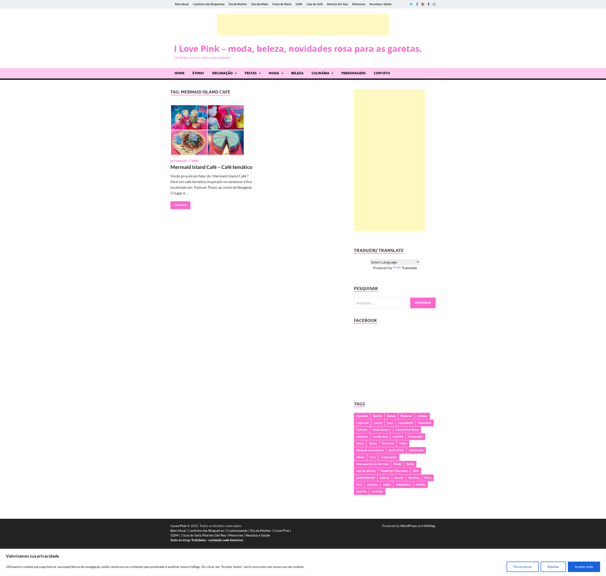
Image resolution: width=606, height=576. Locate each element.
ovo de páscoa (365, 471)
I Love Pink (281, 530)
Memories (358, 4)
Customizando (237, 530)
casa (390, 423)
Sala (359, 484)
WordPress (408, 526)
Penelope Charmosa (394, 471)
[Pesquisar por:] (395, 303)
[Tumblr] (428, 4)
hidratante (416, 450)
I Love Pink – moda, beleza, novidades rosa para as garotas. (298, 48)
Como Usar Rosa (407, 429)
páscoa (384, 477)
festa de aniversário (370, 450)
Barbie (377, 416)
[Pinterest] (422, 4)
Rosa (427, 477)
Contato (382, 73)
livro (373, 457)
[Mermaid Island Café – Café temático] (211, 132)
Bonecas (406, 416)
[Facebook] (417, 4)
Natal (410, 464)
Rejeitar (553, 567)
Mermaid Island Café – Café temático (211, 167)
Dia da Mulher (238, 4)
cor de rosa (380, 436)
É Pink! (198, 73)
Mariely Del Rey (337, 4)
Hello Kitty (396, 450)
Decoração (222, 73)
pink (416, 471)
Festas (251, 73)
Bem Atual (182, 4)
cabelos (422, 416)
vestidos (377, 491)
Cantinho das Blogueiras (208, 4)
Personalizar (522, 567)
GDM (299, 4)
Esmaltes (388, 443)
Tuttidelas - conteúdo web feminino (217, 540)
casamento (405, 423)
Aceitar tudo (584, 567)
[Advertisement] (303, 24)
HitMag (429, 526)
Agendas (362, 416)
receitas (413, 477)
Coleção (361, 429)
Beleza (297, 73)
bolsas (391, 416)
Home (179, 73)
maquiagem (389, 457)
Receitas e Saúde (381, 4)
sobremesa (403, 484)
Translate (409, 267)
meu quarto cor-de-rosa (372, 464)
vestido (361, 491)
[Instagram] (434, 4)
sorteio (420, 484)
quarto (398, 477)
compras (362, 436)
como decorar (381, 429)
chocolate (424, 423)
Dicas (360, 443)
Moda (274, 73)
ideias (360, 457)
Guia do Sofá (315, 4)
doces (373, 443)
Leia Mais (178, 204)
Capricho (362, 423)
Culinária (320, 73)
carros (378, 423)
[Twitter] (411, 4)
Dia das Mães (259, 4)
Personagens (353, 73)
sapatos (372, 484)
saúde (387, 484)
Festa (403, 443)
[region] (303, 562)
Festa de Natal (281, 4)
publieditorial (365, 477)
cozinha (398, 436)
